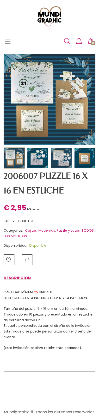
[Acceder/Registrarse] (79, 42)
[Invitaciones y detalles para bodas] (49, 27)
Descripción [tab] (17, 277)
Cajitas (31, 230)
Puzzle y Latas (68, 230)
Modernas (46, 230)
